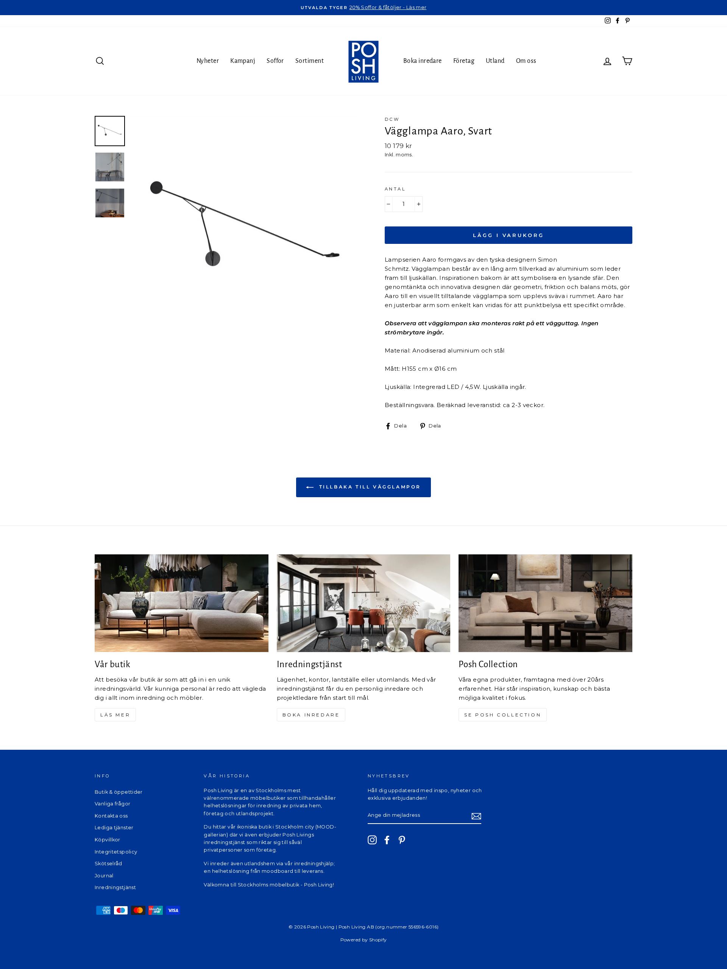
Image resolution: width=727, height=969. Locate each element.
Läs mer (115, 715)
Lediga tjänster (114, 827)
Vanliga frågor (112, 804)
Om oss (526, 61)
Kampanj (242, 61)
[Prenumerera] (476, 816)
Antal (395, 189)
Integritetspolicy (116, 852)
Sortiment (309, 61)
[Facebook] (387, 839)
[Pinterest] (401, 839)
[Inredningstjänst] (364, 603)
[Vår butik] (181, 603)
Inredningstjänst (115, 887)
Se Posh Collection (502, 715)
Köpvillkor (107, 840)
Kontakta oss (111, 816)
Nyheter (208, 61)
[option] (363, 7)
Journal (104, 875)
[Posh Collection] (545, 603)
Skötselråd (108, 863)
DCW (392, 119)
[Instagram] (372, 839)
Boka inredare (422, 61)
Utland (495, 61)
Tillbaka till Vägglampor (369, 487)
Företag (463, 61)
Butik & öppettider (119, 792)
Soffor (275, 61)
